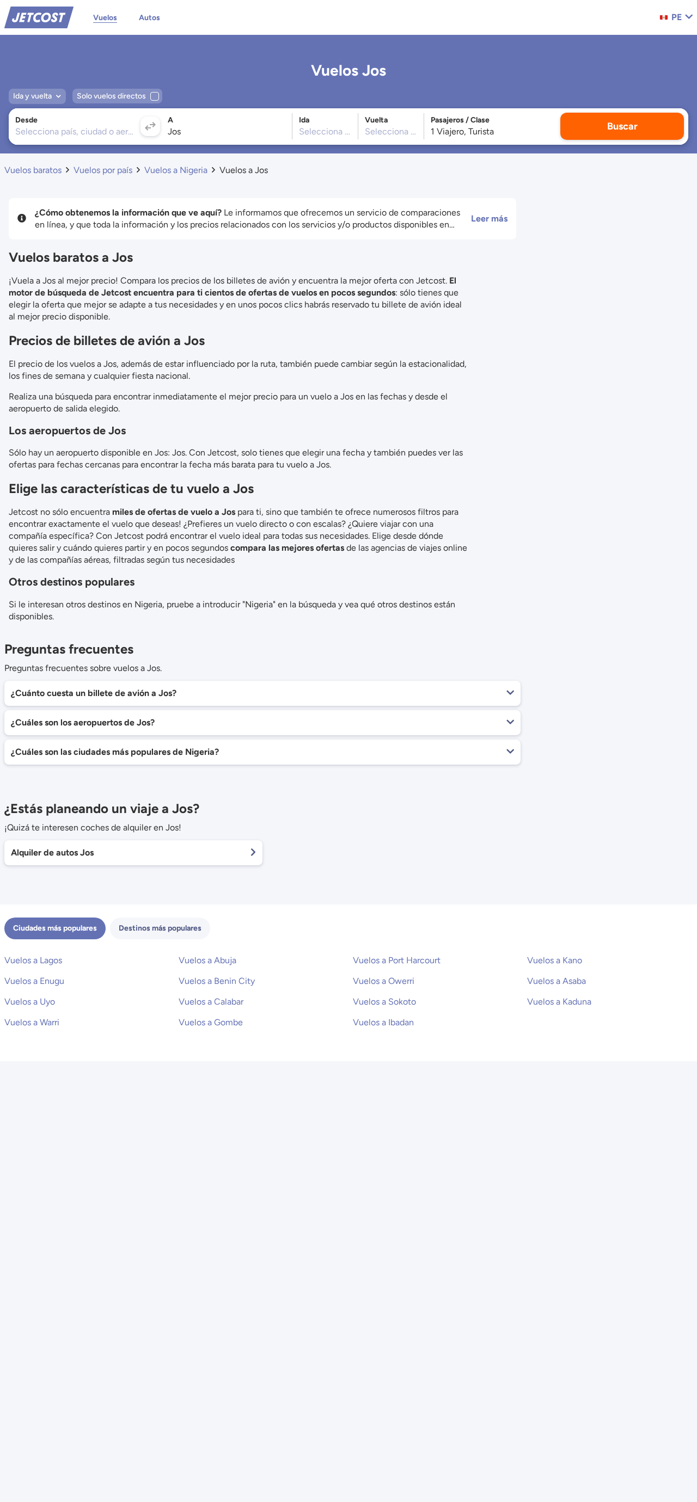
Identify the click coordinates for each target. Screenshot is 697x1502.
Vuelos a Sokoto (384, 1001)
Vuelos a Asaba (556, 981)
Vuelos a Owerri (383, 981)
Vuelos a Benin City (217, 981)
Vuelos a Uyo (29, 1001)
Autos (149, 17)
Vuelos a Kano (554, 960)
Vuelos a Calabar (211, 1001)
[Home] (39, 16)
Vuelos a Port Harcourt (397, 960)
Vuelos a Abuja (207, 960)
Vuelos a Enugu (34, 981)
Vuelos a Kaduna (559, 1001)
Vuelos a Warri (31, 1022)
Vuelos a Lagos (33, 960)
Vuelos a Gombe (211, 1022)
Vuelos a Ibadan (383, 1022)
